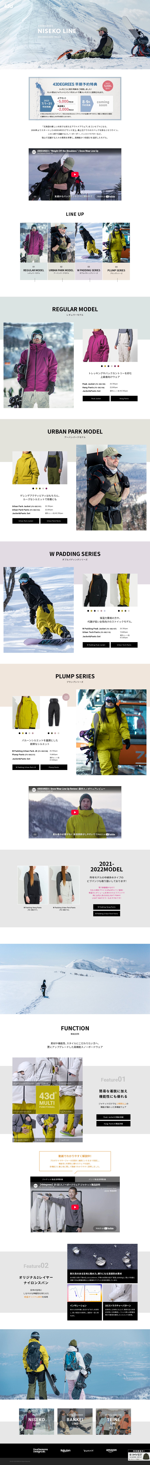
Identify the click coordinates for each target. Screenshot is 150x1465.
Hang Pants (124, 398)
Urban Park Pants (54, 521)
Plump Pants (54, 767)
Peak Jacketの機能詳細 (113, 1117)
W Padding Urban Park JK (26, 767)
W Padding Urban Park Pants (106, 913)
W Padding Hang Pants (107, 907)
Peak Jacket (96, 398)
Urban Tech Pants (124, 645)
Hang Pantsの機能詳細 (113, 1123)
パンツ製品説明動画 (97, 1179)
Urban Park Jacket (26, 521)
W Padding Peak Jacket (96, 645)
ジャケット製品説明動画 (52, 1179)
